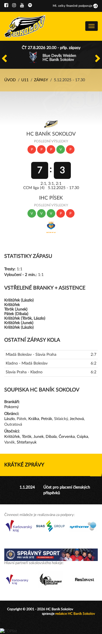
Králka (33, 419)
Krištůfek (12, 437)
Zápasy (41, 80)
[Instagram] (14, 5)
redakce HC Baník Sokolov (75, 613)
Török (26, 437)
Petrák (46, 419)
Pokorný (11, 407)
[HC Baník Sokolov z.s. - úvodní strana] (25, 26)
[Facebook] (6, 5)
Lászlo (9, 419)
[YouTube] (22, 5)
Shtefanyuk (27, 442)
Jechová (77, 419)
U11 (25, 80)
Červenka (67, 437)
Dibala (51, 437)
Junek (38, 437)
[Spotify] (30, 5)
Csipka (82, 437)
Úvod (10, 80)
